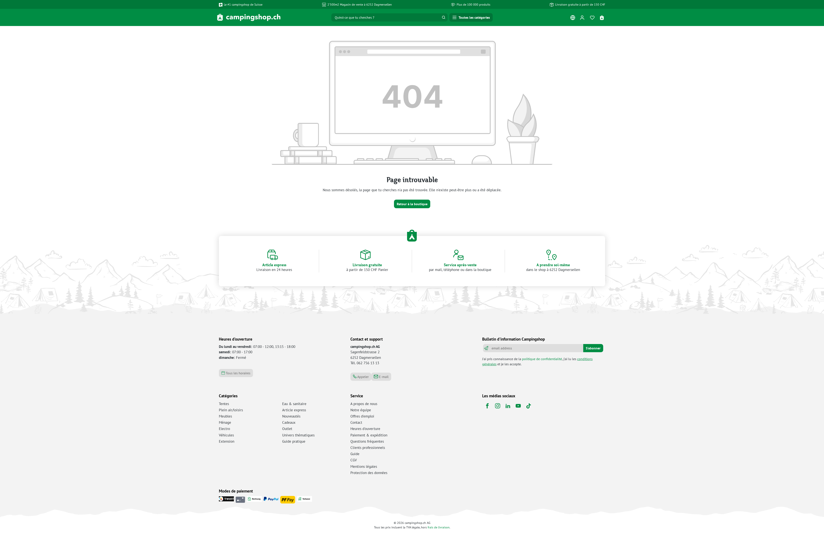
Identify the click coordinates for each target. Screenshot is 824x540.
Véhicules (226, 435)
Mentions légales (363, 466)
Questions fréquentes (367, 441)
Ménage (225, 422)
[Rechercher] (443, 17)
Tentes (224, 403)
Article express (294, 410)
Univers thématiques (298, 435)
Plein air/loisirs (231, 410)
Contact (356, 422)
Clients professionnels (367, 447)
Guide (354, 453)
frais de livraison (439, 527)
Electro (224, 428)
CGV (353, 460)
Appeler (362, 377)
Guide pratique (293, 441)
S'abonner (593, 348)
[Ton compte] (582, 17)
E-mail (383, 377)
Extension (226, 441)
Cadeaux (288, 422)
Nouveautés (291, 416)
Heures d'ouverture (365, 428)
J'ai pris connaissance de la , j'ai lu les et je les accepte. (537, 361)
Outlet (287, 428)
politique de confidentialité (542, 359)
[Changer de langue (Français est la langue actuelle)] (572, 18)
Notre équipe (360, 410)
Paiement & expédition (368, 435)
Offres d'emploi (362, 416)
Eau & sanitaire (294, 403)
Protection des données (368, 472)
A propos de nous (363, 403)
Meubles (225, 416)
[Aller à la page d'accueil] (248, 17)
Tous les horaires (237, 373)
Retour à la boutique (412, 204)
